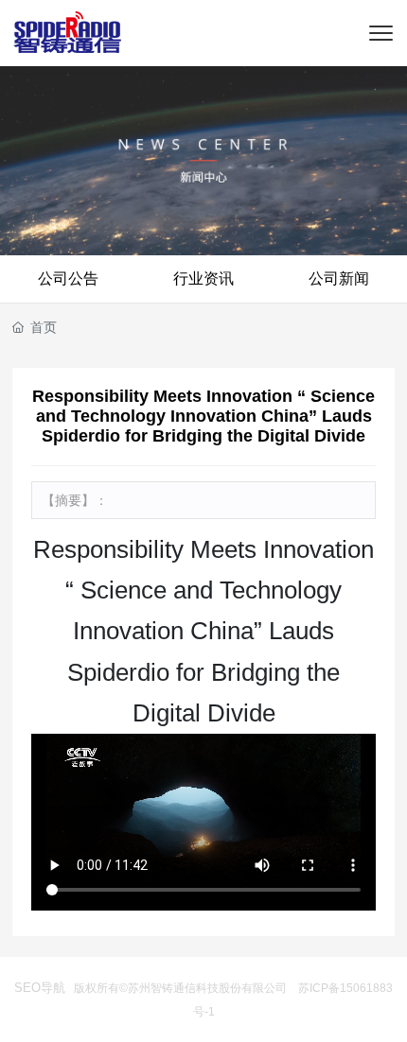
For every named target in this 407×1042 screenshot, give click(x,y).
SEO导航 (39, 988)
